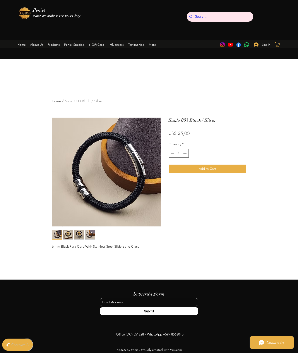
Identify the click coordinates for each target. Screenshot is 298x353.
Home (56, 101)
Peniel (39, 10)
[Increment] (185, 153)
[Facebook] (238, 45)
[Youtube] (230, 45)
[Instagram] (222, 45)
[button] (74, 45)
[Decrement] (172, 153)
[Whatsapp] (247, 45)
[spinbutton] (178, 153)
